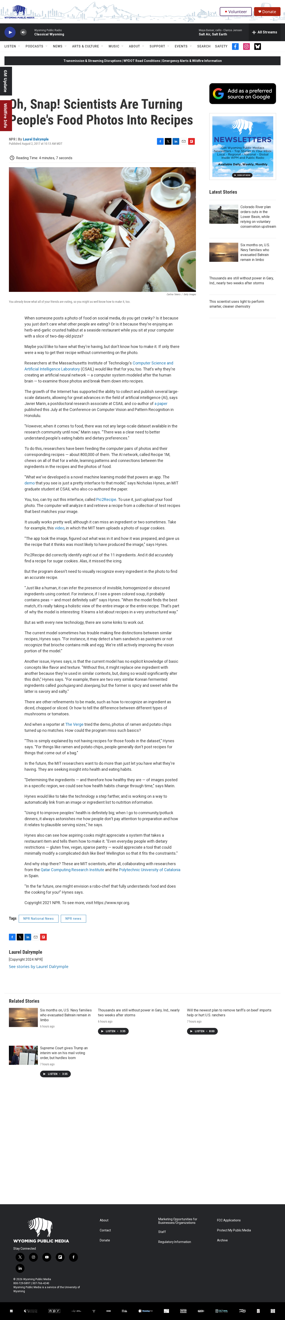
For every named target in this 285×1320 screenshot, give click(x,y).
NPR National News (38, 918)
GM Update (5, 81)
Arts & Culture (85, 46)
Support (157, 46)
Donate (269, 11)
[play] (10, 32)
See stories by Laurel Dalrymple (38, 966)
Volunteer (237, 11)
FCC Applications (229, 1220)
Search (204, 46)
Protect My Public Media (234, 1230)
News (58, 46)
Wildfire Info (5, 115)
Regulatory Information (174, 1242)
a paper (161, 403)
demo (29, 483)
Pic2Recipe (106, 499)
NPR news (73, 918)
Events (181, 46)
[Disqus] (142, 1144)
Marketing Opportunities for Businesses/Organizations (177, 1221)
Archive (222, 1240)
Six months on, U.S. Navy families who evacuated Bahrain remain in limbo (66, 1015)
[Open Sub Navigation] (19, 46)
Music (114, 46)
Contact (105, 1230)
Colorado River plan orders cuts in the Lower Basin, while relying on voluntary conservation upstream (258, 217)
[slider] (30, 32)
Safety (221, 46)
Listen (10, 46)
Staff (162, 1232)
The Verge (74, 724)
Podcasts (34, 46)
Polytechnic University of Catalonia (149, 869)
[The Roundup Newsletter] (243, 146)
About (134, 46)
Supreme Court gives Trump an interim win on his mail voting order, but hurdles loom (64, 1053)
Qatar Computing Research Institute (72, 869)
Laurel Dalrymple (36, 139)
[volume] (23, 32)
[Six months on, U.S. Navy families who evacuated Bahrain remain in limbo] (223, 252)
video (59, 528)
